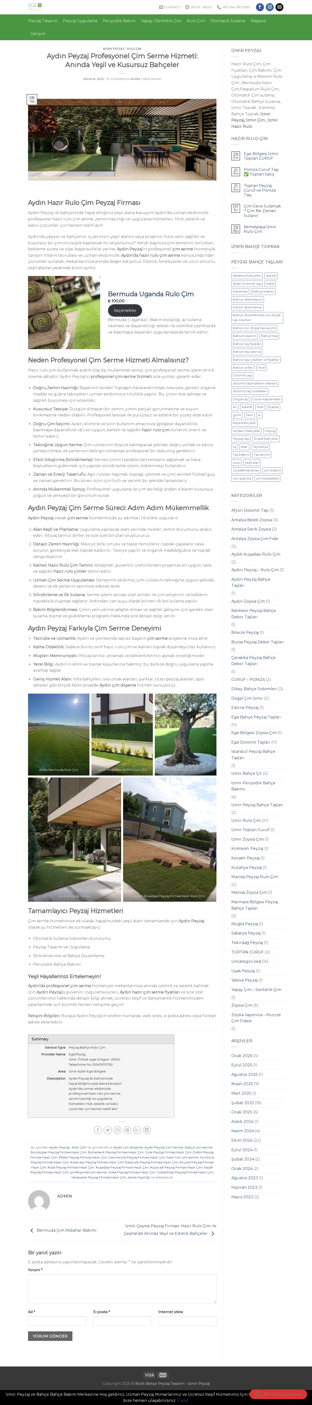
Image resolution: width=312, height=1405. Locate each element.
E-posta (101, 1312)
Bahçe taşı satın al (247, 352)
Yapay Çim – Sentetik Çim (256, 989)
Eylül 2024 (242, 1150)
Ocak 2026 (241, 1055)
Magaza (258, 21)
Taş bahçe (260, 447)
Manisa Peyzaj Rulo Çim (254, 876)
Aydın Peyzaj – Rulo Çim (255, 570)
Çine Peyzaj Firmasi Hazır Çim (168, 1152)
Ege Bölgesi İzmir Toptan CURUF (261, 156)
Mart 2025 (241, 1093)
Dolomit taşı (242, 375)
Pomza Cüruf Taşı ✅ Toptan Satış (261, 172)
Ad (31, 1312)
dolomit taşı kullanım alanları (255, 383)
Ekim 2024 (242, 1140)
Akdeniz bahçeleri (247, 275)
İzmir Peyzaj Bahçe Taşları (257, 805)
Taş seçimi (262, 454)
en (235, 407)
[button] (278, 1394)
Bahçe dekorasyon (248, 299)
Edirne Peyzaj (245, 707)
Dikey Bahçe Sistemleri (254, 689)
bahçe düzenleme (247, 307)
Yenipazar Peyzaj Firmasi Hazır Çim (98, 1177)
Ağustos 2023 (244, 1178)
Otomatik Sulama (227, 21)
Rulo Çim (196, 21)
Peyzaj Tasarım (43, 21)
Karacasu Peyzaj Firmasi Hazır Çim (97, 1162)
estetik (247, 407)
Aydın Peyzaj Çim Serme (164, 1147)
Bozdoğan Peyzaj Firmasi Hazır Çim (59, 1152)
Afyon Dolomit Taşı (250, 510)
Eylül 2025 (241, 1065)
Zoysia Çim (242, 1005)
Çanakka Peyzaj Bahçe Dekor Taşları (253, 660)
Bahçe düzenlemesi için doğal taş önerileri (257, 317)
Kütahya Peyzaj (246, 867)
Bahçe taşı (269, 336)
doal (261, 367)
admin (135, 79)
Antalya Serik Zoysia (251, 529)
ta (234, 447)
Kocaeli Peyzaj (245, 858)
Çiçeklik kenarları (246, 470)
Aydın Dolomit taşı (247, 283)
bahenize (240, 291)
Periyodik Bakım (119, 21)
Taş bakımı (241, 454)
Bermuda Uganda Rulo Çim (151, 294)
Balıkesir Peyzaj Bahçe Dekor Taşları (253, 613)
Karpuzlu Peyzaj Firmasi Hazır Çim (151, 1162)
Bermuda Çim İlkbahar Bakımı (66, 1230)
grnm (237, 415)
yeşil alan (252, 462)
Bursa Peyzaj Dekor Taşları (257, 642)
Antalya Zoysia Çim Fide (254, 538)
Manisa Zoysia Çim (249, 892)
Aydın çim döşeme (128, 1147)
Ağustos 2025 (244, 1074)
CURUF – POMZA (248, 679)
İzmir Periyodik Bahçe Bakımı (253, 786)
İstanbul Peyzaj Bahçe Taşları (253, 754)
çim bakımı (272, 470)
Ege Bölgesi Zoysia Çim (254, 732)
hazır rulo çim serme (182, 1157)
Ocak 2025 (241, 1112)
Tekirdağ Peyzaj (247, 942)
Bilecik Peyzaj (245, 632)
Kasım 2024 (242, 1131)
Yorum (35, 1270)
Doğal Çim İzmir (247, 698)
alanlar (271, 275)
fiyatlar (273, 407)
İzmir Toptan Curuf (250, 829)
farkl (260, 407)
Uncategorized (246, 961)
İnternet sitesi (170, 1312)
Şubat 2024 (242, 1159)
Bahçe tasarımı (244, 336)
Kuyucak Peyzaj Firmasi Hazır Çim (176, 1167)
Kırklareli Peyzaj (247, 848)
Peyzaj (270, 431)
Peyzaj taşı (241, 439)
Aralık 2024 (242, 1121)
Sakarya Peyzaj (246, 933)
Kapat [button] (183, 1400)
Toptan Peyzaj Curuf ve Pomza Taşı (260, 190)
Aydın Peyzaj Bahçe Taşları (250, 582)
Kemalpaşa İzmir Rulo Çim (260, 229)
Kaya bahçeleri (244, 423)
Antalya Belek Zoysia (251, 520)
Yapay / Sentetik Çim (161, 21)
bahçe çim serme (199, 1147)
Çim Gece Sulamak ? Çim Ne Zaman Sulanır (262, 211)
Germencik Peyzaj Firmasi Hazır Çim (136, 1157)
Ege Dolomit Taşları (250, 742)
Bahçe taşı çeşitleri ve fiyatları (256, 360)
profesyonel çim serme (88, 1172)
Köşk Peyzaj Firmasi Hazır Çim (71, 1167)
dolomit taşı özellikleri (250, 391)
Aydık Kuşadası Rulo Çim (255, 554)
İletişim (38, 33)
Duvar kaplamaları (267, 399)
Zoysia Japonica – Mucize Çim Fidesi (256, 1017)
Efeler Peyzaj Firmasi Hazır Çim (83, 1157)
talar (244, 447)
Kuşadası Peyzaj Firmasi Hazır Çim (122, 1167)
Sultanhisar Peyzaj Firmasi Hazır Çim (185, 1172)
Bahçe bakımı (263, 291)
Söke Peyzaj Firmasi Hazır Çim (132, 1172)
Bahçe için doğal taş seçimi (254, 328)
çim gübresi (242, 478)
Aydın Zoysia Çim (248, 601)
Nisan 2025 (242, 1083)
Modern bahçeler (246, 431)
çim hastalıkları (267, 478)
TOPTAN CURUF (247, 952)
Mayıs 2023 (242, 1197)
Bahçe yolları (243, 367)
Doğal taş (240, 399)
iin (259, 415)
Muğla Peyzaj (244, 924)
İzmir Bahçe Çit (246, 773)
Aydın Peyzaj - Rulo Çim (122, 48)
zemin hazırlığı (138, 1177)
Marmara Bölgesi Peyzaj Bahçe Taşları (254, 905)
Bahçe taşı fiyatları (247, 344)
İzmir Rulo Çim (246, 820)
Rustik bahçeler (266, 439)
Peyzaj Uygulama (80, 21)
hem (249, 415)
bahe (270, 283)
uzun (236, 462)
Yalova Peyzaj (244, 980)
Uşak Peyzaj (243, 971)
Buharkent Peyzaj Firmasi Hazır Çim (116, 1152)
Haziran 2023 (244, 1187)
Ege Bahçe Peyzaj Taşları (256, 717)
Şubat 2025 (242, 1102)
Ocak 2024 (242, 1168)
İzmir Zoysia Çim (247, 839)
